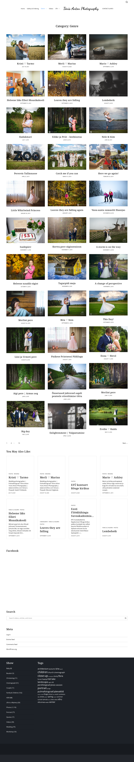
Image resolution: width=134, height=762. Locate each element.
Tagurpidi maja (67, 283)
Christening (10, 678)
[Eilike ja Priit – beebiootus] (67, 120)
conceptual (51, 676)
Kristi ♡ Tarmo (25, 63)
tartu (49, 699)
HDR (7, 698)
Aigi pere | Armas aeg (25, 393)
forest (40, 679)
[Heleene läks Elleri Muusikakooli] (25, 84)
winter (52, 702)
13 (19, 443)
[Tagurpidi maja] (67, 267)
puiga (49, 688)
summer (60, 697)
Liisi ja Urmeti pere (26, 356)
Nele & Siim (108, 136)
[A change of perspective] (108, 267)
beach (61, 669)
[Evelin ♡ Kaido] (108, 412)
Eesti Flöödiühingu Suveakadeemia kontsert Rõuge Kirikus (81, 512)
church (51, 672)
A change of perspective (108, 283)
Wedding (16, 474)
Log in (8, 635)
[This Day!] (108, 303)
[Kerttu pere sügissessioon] (67, 230)
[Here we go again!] (108, 157)
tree (52, 699)
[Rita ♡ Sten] (67, 303)
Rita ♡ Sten (67, 319)
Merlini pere (25, 320)
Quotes (8, 717)
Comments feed (11, 644)
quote (39, 694)
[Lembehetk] (108, 84)
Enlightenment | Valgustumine (67, 432)
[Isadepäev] (25, 230)
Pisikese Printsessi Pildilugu (67, 356)
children (43, 672)
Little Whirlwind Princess (25, 210)
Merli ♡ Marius (67, 63)
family (56, 676)
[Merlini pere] (25, 303)
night (49, 682)
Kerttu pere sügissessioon (67, 246)
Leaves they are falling (67, 100)
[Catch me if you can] (67, 157)
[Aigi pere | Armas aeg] (25, 377)
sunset (40, 699)
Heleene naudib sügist (25, 283)
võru (60, 699)
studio (54, 697)
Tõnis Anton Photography (81, 8)
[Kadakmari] (25, 120)
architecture (43, 668)
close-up (43, 676)
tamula (45, 699)
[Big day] (25, 414)
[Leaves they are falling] (67, 84)
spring (50, 696)
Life (56, 8)
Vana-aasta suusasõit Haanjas (108, 209)
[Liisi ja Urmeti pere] (25, 340)
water (47, 702)
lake (53, 679)
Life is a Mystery (11, 703)
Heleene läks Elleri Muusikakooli (25, 100)
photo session (56, 685)
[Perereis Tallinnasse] (25, 157)
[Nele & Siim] (108, 120)
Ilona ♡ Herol (108, 355)
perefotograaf (44, 685)
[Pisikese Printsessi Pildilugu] (67, 340)
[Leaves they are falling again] (67, 193)
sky (38, 697)
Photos (11, 474)
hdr (49, 679)
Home (23, 8)
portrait (42, 688)
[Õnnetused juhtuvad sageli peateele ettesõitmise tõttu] (67, 376)
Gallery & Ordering (33, 8)
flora (60, 675)
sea (53, 694)
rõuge (46, 694)
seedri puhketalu (60, 694)
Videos (51, 8)
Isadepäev (25, 246)
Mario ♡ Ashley (108, 63)
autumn (52, 669)
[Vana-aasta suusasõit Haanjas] (108, 193)
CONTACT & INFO (107, 8)
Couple (8, 688)
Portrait (9, 712)
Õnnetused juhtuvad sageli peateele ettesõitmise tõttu (67, 395)
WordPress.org (11, 649)
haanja (44, 679)
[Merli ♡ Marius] (67, 47)
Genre (43, 8)
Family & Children (14, 510)
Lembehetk (108, 100)
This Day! (108, 319)
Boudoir (9, 673)
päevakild (59, 691)
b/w (57, 668)
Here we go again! (108, 173)
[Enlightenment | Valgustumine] (67, 416)
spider (45, 697)
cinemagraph (59, 672)
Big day (25, 431)
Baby (8, 668)
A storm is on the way (108, 246)
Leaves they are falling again (67, 209)
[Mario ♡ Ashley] (108, 47)
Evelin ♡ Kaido (108, 429)
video (55, 699)
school (50, 694)
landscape (43, 682)
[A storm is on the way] (108, 230)
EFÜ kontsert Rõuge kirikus (80, 486)
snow (42, 697)
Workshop (9, 732)
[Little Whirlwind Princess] (25, 194)
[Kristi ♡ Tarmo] (25, 47)
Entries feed (10, 639)
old (53, 682)
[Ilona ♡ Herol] (108, 339)
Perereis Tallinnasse (25, 173)
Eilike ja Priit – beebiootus (67, 136)
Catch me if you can (67, 173)
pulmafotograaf (45, 691)
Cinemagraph (44, 522)
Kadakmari (25, 136)
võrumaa (41, 702)
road (42, 694)
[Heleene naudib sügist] (25, 267)
